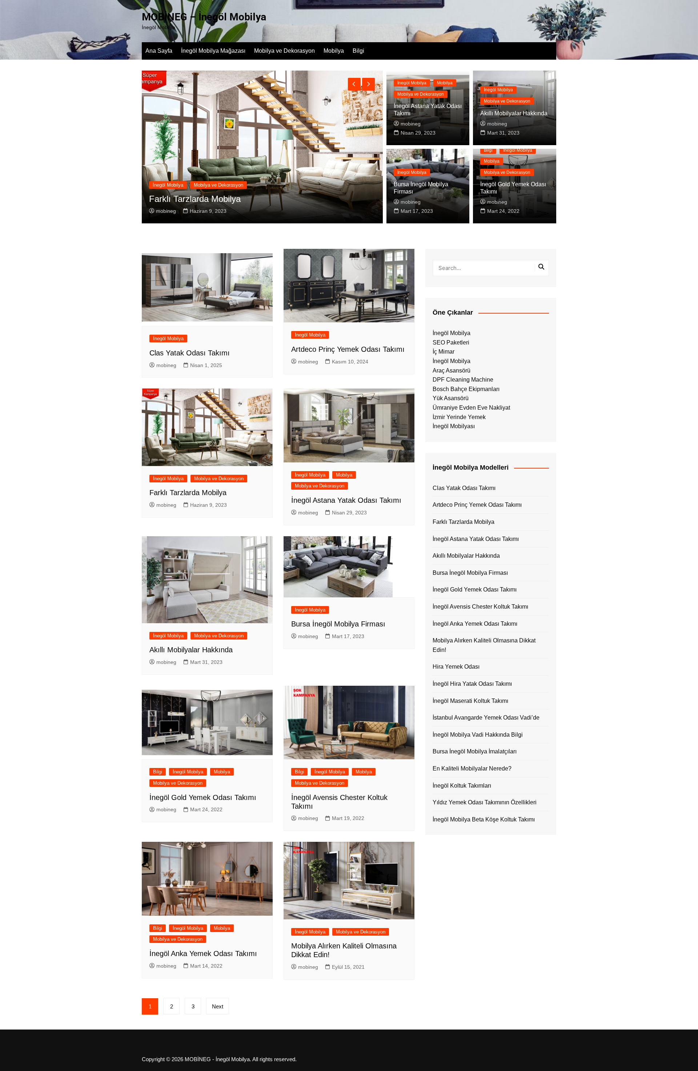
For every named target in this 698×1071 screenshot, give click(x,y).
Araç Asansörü (451, 370)
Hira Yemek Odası (456, 667)
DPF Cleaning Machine (463, 380)
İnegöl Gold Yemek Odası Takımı (202, 797)
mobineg (278, 211)
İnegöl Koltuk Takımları (462, 786)
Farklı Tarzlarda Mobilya (187, 493)
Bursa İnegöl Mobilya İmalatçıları (475, 751)
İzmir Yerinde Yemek (459, 417)
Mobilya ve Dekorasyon (284, 51)
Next (217, 1006)
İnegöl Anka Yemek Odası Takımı (203, 953)
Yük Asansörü (451, 398)
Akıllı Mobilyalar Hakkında (513, 113)
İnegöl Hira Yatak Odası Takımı (472, 684)
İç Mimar (443, 352)
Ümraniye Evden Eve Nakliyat (471, 408)
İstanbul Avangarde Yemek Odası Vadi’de (486, 717)
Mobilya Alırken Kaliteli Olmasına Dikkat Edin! (484, 645)
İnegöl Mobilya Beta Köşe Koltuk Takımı (484, 819)
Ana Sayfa (158, 51)
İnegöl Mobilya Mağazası (213, 51)
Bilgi (358, 51)
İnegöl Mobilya (279, 185)
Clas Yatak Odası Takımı (308, 199)
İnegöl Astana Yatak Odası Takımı (346, 500)
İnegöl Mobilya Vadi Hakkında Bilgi (478, 735)
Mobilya (334, 51)
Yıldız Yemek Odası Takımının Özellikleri (485, 802)
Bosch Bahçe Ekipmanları (466, 389)
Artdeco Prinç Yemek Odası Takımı (348, 349)
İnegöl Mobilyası (454, 426)
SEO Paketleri (451, 342)
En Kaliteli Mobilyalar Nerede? (472, 768)
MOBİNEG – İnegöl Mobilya (204, 17)
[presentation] (354, 84)
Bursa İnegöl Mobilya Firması (338, 624)
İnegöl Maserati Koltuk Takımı (470, 701)
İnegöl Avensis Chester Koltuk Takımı (480, 607)
